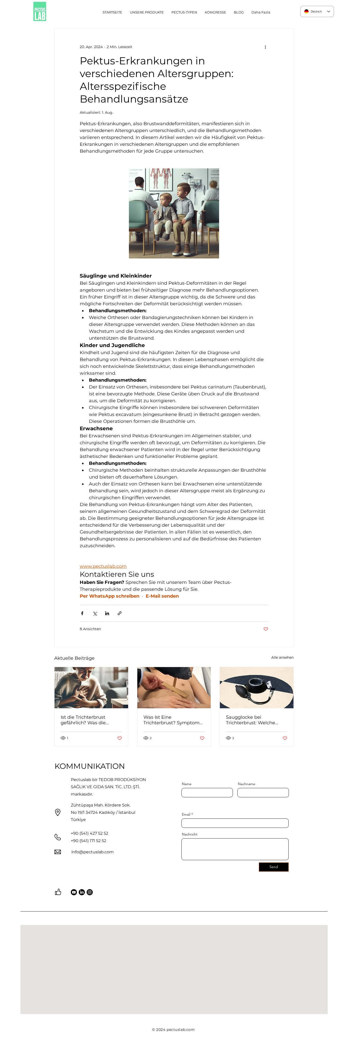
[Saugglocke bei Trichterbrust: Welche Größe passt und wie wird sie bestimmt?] (256, 687)
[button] (184, 12)
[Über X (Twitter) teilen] (94, 613)
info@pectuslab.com (92, 851)
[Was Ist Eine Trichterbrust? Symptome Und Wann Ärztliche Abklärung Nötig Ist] (174, 687)
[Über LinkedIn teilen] (107, 613)
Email (186, 814)
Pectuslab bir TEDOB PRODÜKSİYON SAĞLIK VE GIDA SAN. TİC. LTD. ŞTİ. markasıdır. (108, 787)
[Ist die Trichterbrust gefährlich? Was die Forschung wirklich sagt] (91, 687)
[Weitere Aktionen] (265, 47)
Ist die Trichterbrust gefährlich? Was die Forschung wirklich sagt (88, 720)
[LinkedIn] (82, 892)
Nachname (246, 784)
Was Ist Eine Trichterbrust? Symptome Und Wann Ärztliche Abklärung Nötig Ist (172, 720)
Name (187, 784)
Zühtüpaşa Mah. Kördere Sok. (100, 805)
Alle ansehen (282, 657)
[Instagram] (90, 892)
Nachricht (189, 834)
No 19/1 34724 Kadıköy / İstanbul (103, 812)
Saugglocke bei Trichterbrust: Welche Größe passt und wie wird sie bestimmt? (255, 720)
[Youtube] (74, 892)
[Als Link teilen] (119, 613)
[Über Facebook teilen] (82, 613)
